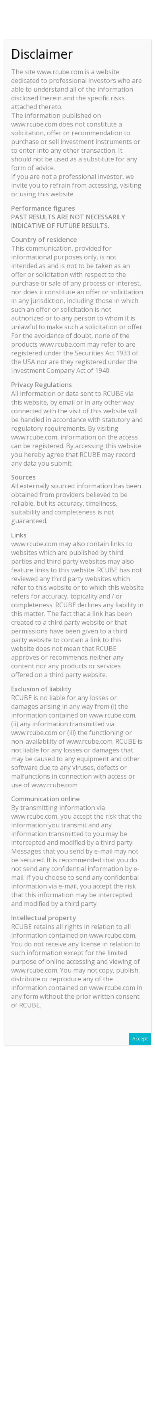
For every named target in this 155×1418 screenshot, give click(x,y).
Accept (140, 1038)
